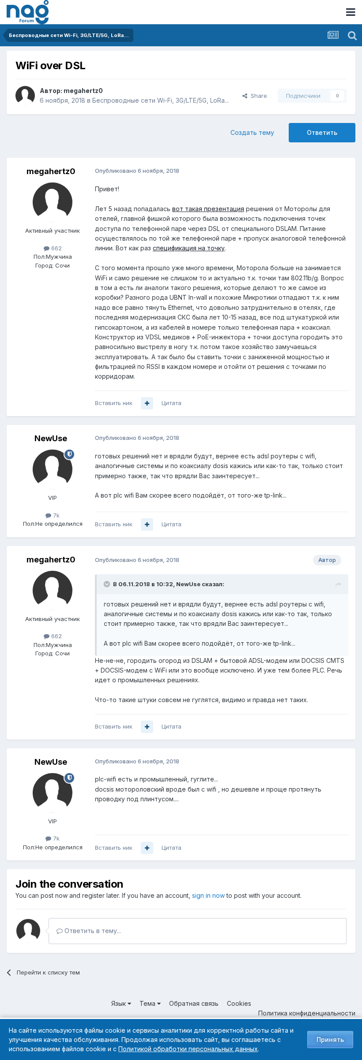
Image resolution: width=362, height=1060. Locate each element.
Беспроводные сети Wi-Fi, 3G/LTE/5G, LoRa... (160, 100)
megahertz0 (83, 90)
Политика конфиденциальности (306, 1013)
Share (257, 95)
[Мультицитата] (147, 403)
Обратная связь (194, 1003)
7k (55, 515)
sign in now (208, 895)
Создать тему (252, 132)
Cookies (239, 1003)
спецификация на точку (189, 248)
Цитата (171, 402)
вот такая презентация (208, 208)
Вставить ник (113, 402)
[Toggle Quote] (108, 584)
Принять (330, 1039)
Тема (148, 1003)
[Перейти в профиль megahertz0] (25, 95)
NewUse (50, 438)
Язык (119, 1003)
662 (55, 248)
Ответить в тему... (92, 930)
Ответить (322, 132)
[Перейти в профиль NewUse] (52, 469)
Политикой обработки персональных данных (188, 1049)
